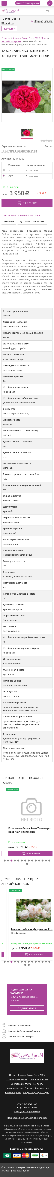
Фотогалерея (42, 1088)
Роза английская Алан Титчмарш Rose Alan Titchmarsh (25, 830)
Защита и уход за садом (36, 1092)
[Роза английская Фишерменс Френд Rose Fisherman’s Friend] (26, 96)
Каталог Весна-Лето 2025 (31, 1074)
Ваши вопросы (13, 1092)
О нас (12, 1074)
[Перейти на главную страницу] (11, 10)
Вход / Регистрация (27, 3)
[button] (4, 860)
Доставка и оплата (32, 221)
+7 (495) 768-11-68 (27, 1104)
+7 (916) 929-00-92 (27, 1107)
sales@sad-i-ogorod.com (27, 1111)
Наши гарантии (14, 1088)
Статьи (28, 1088)
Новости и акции (39, 1079)
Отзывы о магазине (16, 1079)
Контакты (38, 1083)
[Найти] (49, 3)
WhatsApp (8, 23)
